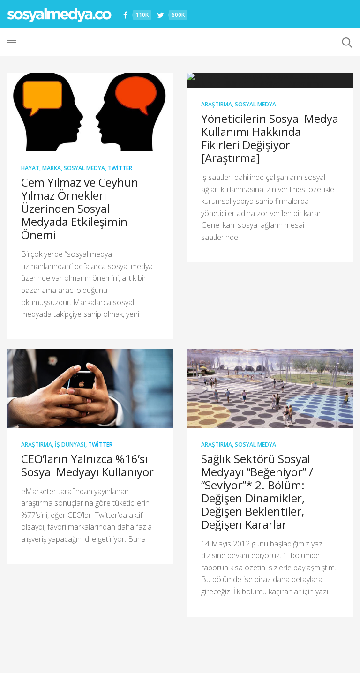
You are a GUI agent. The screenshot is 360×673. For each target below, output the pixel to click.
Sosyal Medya (84, 168)
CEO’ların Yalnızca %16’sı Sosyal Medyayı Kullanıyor (87, 465)
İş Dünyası (70, 445)
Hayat (30, 168)
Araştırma (216, 104)
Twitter (120, 168)
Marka (51, 168)
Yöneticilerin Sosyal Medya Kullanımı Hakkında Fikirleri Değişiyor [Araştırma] (269, 138)
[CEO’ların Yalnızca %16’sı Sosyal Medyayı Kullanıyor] (90, 388)
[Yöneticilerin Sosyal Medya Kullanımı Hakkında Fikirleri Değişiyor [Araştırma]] (270, 80)
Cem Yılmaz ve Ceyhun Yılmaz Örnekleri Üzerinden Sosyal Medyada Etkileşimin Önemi (79, 208)
